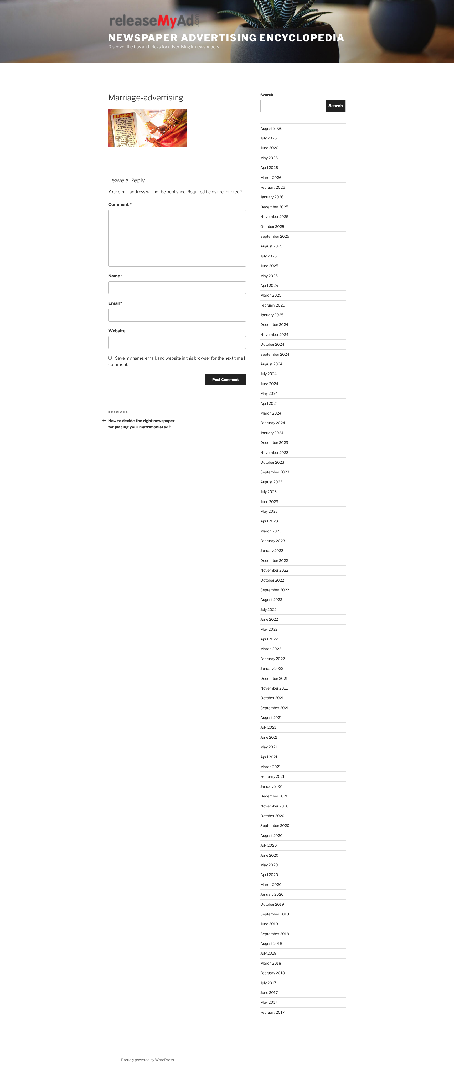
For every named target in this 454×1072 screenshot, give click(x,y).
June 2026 (269, 148)
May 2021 (268, 747)
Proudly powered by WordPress (147, 1060)
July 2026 (268, 138)
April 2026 (269, 167)
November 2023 (274, 452)
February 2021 (272, 776)
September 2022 (274, 590)
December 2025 (274, 207)
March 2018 (270, 963)
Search (266, 94)
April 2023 (269, 521)
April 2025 (269, 285)
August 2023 (271, 482)
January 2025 (271, 315)
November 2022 (274, 570)
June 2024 (269, 383)
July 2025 (268, 256)
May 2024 (269, 393)
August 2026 (271, 128)
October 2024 (272, 344)
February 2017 (272, 1012)
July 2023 (268, 491)
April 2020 (269, 874)
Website (116, 330)
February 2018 (272, 973)
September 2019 (274, 914)
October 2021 (272, 698)
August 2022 (271, 599)
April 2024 (269, 403)
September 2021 (274, 708)
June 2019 (269, 923)
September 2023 (274, 472)
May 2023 (269, 511)
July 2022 (268, 609)
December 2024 (274, 324)
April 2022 (269, 639)
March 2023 (270, 531)
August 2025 (271, 246)
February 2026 (272, 187)
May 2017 (268, 1002)
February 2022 (272, 658)
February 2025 (272, 305)
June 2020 (269, 855)
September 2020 (275, 825)
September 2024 (274, 354)
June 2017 (269, 992)
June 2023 (269, 501)
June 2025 (269, 265)
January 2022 (271, 668)
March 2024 (270, 413)
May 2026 (269, 158)
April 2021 (268, 757)
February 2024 (272, 423)
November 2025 (274, 216)
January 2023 (271, 550)
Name (115, 275)
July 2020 (268, 845)
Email (115, 303)
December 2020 (274, 796)
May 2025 (269, 275)
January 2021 (271, 786)
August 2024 (271, 364)
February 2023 (272, 540)
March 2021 (270, 766)
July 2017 (268, 983)
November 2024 (274, 334)
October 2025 (272, 226)
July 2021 (268, 727)
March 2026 (270, 177)
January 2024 (271, 433)
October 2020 (272, 816)
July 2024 (268, 373)
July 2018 (268, 953)
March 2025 (270, 295)
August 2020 (271, 835)
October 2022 (272, 580)
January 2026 (271, 197)
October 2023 (272, 462)
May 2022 (268, 629)
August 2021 (271, 717)
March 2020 (271, 884)
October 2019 (272, 904)
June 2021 (269, 737)
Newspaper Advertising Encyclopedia (226, 38)
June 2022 (269, 619)
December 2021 (274, 678)
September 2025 (274, 236)
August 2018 (271, 943)
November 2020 (274, 806)
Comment (120, 204)
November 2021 (274, 688)
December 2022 (274, 560)
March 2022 (270, 648)
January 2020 (272, 894)
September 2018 (274, 933)
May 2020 (269, 865)
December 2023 (274, 442)
